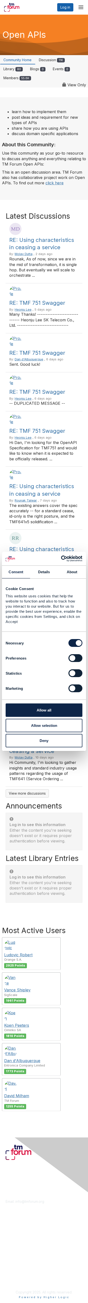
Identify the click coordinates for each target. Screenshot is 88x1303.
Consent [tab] (16, 572)
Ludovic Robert (18, 954)
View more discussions (27, 793)
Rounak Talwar (26, 500)
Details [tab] (44, 572)
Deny (44, 741)
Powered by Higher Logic (44, 1297)
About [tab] (72, 572)
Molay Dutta (24, 254)
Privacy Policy (17, 1280)
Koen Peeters (16, 1025)
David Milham (16, 1095)
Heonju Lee (23, 309)
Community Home (17, 60)
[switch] (75, 658)
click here (54, 182)
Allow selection (44, 725)
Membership (16, 1234)
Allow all (44, 710)
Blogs (37, 69)
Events (60, 69)
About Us (13, 1270)
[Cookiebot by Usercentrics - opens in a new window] (62, 558)
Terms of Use (16, 1275)
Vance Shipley (17, 989)
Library (12, 69)
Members (16, 78)
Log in (65, 7)
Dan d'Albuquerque (29, 359)
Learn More (15, 1238)
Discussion (51, 60)
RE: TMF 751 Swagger (37, 303)
